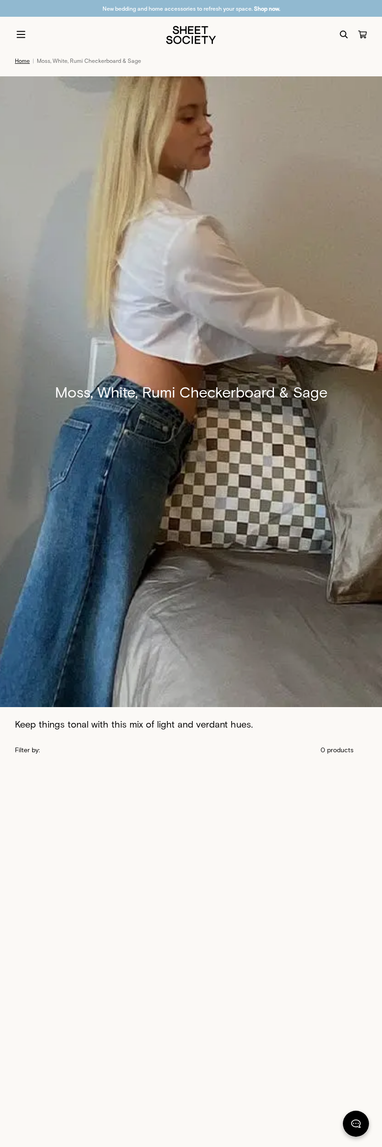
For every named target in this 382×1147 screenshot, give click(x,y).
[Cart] (362, 34)
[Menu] (21, 34)
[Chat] (356, 1125)
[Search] (343, 34)
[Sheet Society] (191, 34)
